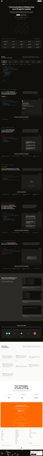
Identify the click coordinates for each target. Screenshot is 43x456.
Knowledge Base (17, 435)
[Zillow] (21, 41)
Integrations (17, 436)
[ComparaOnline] (30, 47)
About (30, 430)
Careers (16, 443)
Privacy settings (32, 445)
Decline (39, 454)
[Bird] (1, 1)
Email (2, 430)
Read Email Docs (4, 96)
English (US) (40, 445)
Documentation (17, 430)
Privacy (30, 436)
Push (2, 438)
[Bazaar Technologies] (21, 47)
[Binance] (38, 41)
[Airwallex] (5, 41)
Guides (16, 438)
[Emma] (38, 47)
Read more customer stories (37, 38)
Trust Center (31, 437)
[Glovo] (13, 41)
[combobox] (26, 277)
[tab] (4, 61)
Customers (17, 437)
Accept (33, 454)
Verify (2, 435)
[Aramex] (13, 47)
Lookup (2, 436)
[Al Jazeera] (5, 47)
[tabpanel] (21, 72)
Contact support (36, 445)
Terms (30, 435)
